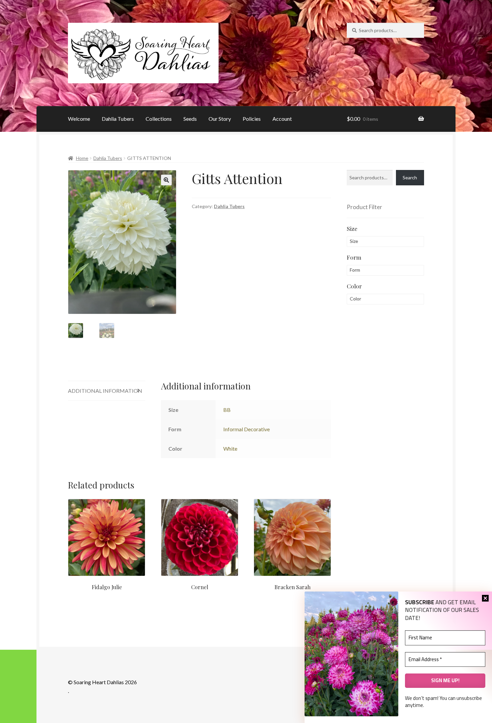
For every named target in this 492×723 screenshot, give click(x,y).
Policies (252, 118)
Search (410, 177)
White (230, 448)
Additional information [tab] (105, 390)
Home (82, 158)
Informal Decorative (246, 429)
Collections (159, 118)
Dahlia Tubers (118, 118)
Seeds (190, 118)
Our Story (220, 118)
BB (227, 409)
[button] (166, 180)
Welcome (79, 118)
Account (282, 118)
